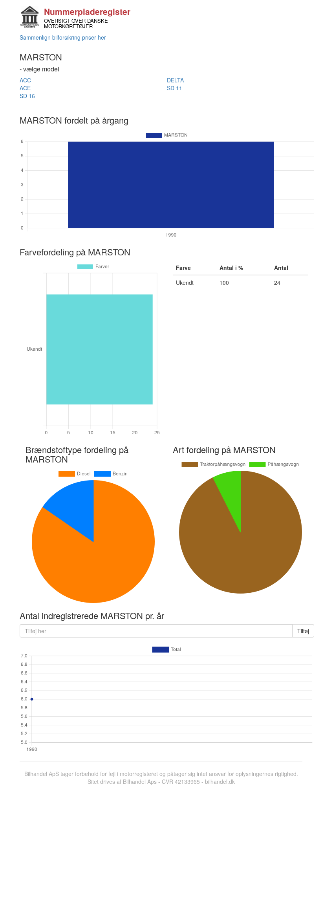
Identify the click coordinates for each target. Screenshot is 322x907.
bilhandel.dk (220, 781)
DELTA (175, 80)
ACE (25, 88)
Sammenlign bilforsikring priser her (63, 37)
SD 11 (174, 88)
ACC (25, 80)
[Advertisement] (161, 844)
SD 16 (27, 96)
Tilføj (303, 631)
